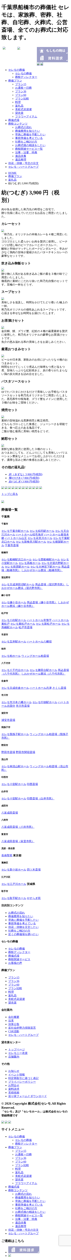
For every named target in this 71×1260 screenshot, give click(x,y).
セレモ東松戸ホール (22, 623)
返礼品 (19, 105)
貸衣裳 (19, 112)
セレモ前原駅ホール (17, 566)
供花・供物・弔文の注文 (23, 163)
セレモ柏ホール (11, 655)
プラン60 (20, 95)
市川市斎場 (23, 705)
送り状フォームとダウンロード (27, 1096)
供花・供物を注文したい (23, 927)
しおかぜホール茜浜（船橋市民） (42, 570)
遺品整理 (20, 159)
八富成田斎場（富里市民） (17, 841)
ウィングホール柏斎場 (35, 655)
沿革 (11, 1020)
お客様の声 (15, 962)
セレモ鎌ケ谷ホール (13, 602)
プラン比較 (22, 98)
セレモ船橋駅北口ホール (16, 559)
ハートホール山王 (16, 538)
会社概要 (13, 1017)
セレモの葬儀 (16, 69)
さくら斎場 (59, 687)
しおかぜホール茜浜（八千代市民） (43, 673)
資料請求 (13, 1088)
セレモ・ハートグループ (23, 166)
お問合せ (13, 1085)
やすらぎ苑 (34, 898)
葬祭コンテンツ (18, 123)
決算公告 (13, 1024)
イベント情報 (16, 1074)
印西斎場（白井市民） (40, 798)
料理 (18, 102)
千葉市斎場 (12, 545)
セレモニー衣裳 (18, 1053)
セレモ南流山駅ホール (15, 766)
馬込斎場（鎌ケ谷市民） (42, 602)
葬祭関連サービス (19, 959)
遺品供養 (20, 156)
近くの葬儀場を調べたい (23, 934)
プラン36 (20, 91)
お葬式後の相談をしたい (30, 145)
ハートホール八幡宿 (39, 641)
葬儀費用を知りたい (27, 130)
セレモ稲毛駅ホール (42, 530)
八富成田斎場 (9, 812)
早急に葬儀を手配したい (30, 134)
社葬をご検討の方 (26, 141)
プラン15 (20, 84)
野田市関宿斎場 (25, 752)
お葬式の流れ (23, 127)
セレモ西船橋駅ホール (46, 559)
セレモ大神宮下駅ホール (45, 566)
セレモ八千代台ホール (15, 670)
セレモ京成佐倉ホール (15, 687)
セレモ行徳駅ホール (44, 702)
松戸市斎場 (25, 627)
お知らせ (13, 1071)
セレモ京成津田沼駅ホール (17, 584)
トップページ (16, 1049)
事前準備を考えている (29, 138)
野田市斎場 (8, 752)
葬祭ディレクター (26, 77)
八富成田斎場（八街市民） (17, 826)
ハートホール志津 (41, 687)
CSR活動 (13, 1031)
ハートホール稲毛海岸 (29, 534)
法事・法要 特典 (26, 152)
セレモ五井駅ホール (13, 641)
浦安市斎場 (8, 720)
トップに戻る (9, 494)
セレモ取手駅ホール (13, 898)
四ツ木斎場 (34, 869)
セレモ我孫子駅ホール (15, 734)
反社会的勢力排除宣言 (22, 1027)
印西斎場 (32, 784)
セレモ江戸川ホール (13, 884)
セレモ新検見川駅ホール (31, 541)
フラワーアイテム (26, 116)
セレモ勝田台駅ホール (43, 670)
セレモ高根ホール (30, 563)
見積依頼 (13, 1092)
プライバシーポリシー (22, 1081)
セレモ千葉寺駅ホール (15, 530)
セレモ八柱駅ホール (13, 620)
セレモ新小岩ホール (13, 869)
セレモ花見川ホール (40, 538)
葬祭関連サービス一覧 (29, 148)
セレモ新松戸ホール (48, 623)
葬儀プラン (15, 80)
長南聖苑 (6, 855)
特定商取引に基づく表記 (23, 1078)
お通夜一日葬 (23, 87)
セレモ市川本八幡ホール (16, 702)
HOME (12, 172)
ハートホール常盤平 (39, 620)
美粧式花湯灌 (23, 109)
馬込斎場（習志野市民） (50, 584)
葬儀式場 (13, 120)
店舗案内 (13, 1056)
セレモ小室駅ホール (13, 784)
